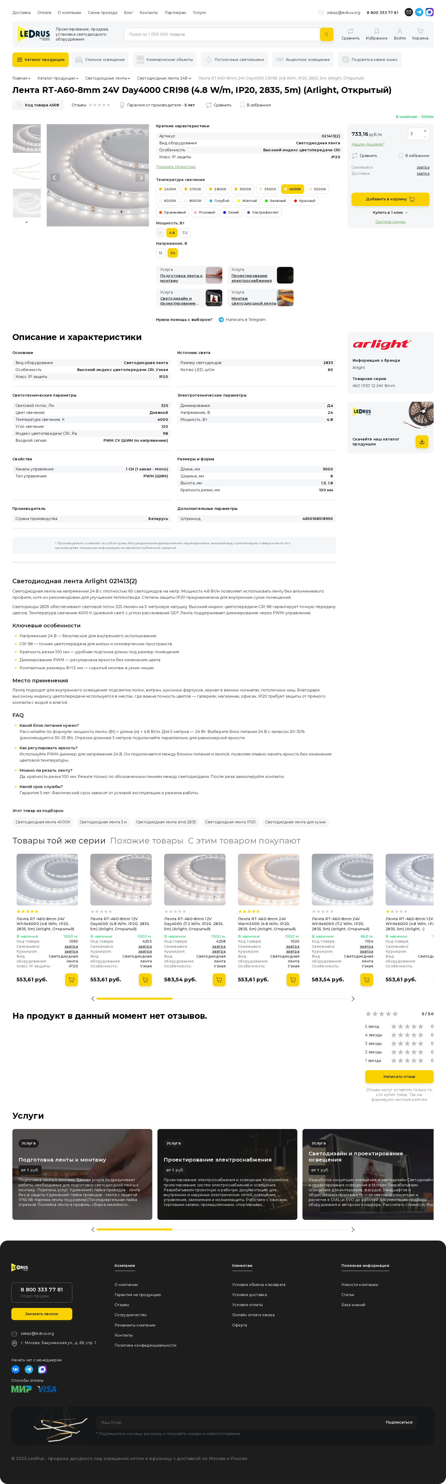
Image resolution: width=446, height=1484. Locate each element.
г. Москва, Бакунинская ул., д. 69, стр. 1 (58, 1342)
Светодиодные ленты (106, 78)
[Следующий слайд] (140, 177)
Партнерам (175, 12)
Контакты (149, 12)
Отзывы (122, 1305)
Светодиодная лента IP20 (230, 822)
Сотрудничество (131, 1315)
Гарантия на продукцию (138, 1294)
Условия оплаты (247, 1305)
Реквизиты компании (135, 1325)
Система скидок (391, 221)
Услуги (199, 12)
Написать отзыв (399, 1076)
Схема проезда (102, 12)
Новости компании (359, 1284)
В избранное (259, 105)
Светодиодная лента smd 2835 (166, 822)
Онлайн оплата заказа (253, 1315)
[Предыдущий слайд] (55, 177)
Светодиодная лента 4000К (43, 822)
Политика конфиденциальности (146, 1345)
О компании (69, 12)
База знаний (353, 1305)
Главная (19, 78)
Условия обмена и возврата (259, 1284)
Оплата (44, 12)
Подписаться (399, 1422)
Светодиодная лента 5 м (103, 822)
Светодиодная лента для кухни (295, 822)
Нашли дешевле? (368, 144)
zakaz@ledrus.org (343, 12)
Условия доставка (249, 1294)
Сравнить (222, 105)
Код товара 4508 (42, 105)
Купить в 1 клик (388, 212)
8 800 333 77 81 (382, 12)
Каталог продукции (45, 59)
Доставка (21, 12)
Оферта (239, 1325)
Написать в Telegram (246, 319)
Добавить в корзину (386, 199)
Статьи (347, 1294)
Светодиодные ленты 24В (162, 78)
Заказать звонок (41, 1314)
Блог (128, 12)
